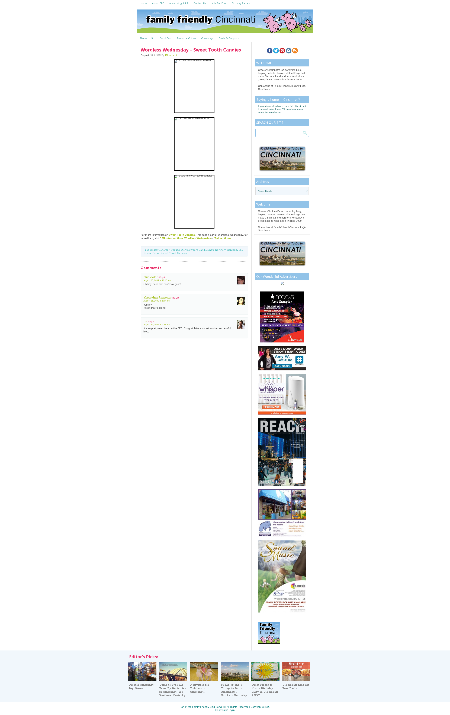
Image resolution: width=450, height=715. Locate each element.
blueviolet (150, 277)
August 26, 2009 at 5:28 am (156, 324)
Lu (145, 321)
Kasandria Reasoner (157, 297)
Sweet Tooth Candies (174, 253)
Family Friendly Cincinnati (225, 22)
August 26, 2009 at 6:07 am (156, 300)
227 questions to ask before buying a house (280, 110)
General (163, 249)
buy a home (283, 106)
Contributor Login (225, 710)
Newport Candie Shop (200, 249)
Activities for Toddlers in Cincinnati (199, 688)
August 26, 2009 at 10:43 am (157, 280)
